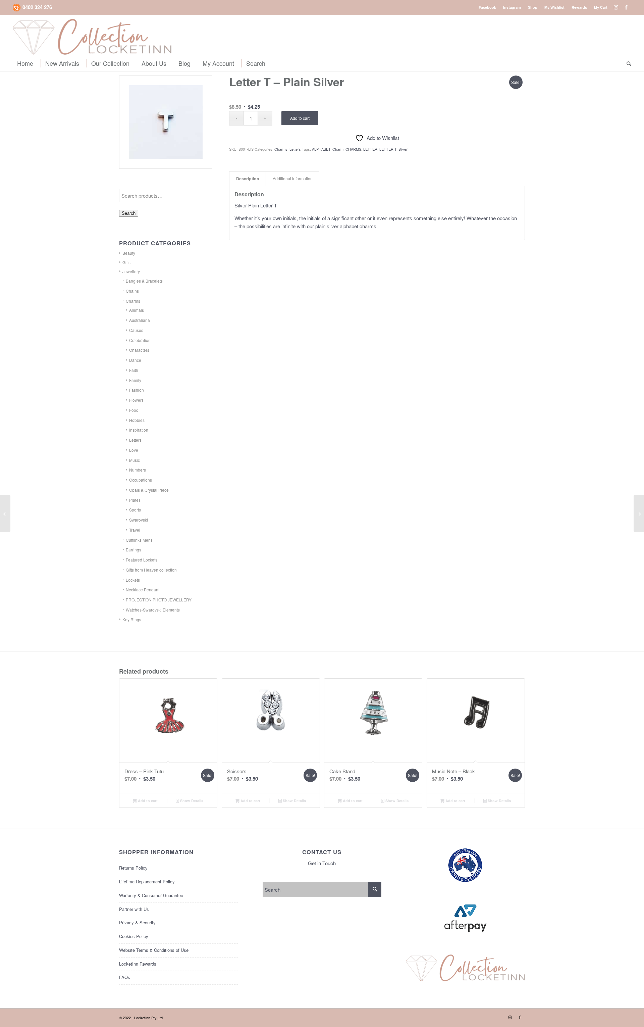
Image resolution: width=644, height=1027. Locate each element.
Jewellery (131, 271)
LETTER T (387, 149)
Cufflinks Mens (139, 540)
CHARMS (353, 149)
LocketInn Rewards (137, 964)
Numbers (137, 470)
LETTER (370, 149)
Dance (135, 360)
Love (133, 450)
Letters (135, 440)
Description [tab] (247, 179)
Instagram (512, 7)
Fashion (136, 390)
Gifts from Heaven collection (151, 570)
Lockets (133, 580)
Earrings (133, 549)
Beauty (128, 253)
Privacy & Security (137, 922)
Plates (135, 500)
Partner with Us (134, 909)
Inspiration (138, 430)
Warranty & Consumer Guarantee (151, 895)
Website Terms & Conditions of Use (154, 950)
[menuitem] (487, 7)
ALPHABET (321, 149)
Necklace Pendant (142, 589)
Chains (132, 291)
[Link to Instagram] (616, 7)
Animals (136, 310)
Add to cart (300, 118)
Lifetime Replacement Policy (147, 881)
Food (134, 410)
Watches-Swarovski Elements (153, 610)
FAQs (124, 977)
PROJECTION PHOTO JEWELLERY (159, 599)
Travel (134, 530)
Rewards (579, 7)
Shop (532, 7)
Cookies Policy (133, 936)
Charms (133, 301)
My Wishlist (554, 7)
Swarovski (138, 520)
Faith (133, 370)
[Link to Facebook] (626, 7)
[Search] (627, 63)
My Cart (600, 7)
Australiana (139, 320)
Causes (136, 330)
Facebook (487, 7)
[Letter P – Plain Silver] (5, 513)
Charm (337, 149)
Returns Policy (133, 868)
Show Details (191, 800)
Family (135, 380)
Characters (139, 350)
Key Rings (131, 619)
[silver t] (165, 122)
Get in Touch (322, 863)
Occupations (140, 480)
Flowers (136, 400)
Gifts (126, 262)
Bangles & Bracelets (144, 281)
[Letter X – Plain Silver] (639, 513)
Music (134, 460)
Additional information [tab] (293, 179)
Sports (135, 509)
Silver (403, 149)
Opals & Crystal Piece (149, 490)
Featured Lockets (141, 560)
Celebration (140, 340)
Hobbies (137, 420)
